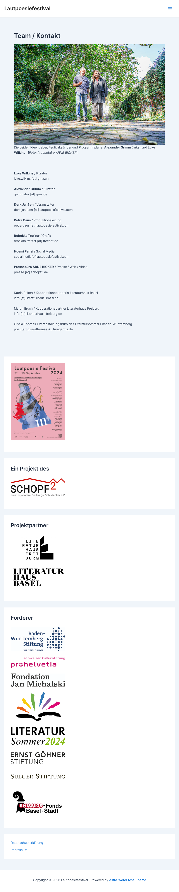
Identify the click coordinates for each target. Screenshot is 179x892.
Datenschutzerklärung (27, 843)
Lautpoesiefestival (27, 8)
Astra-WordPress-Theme (127, 880)
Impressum (19, 850)
